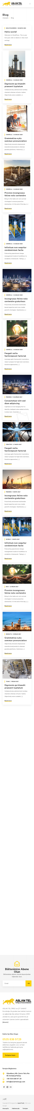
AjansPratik (20, 1103)
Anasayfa (5, 18)
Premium (8, 397)
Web (7, 729)
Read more (8, 45)
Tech (7, 776)
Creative (9, 444)
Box (7, 586)
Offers (8, 824)
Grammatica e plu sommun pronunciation (16, 139)
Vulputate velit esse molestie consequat (14, 781)
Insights (9, 634)
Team (7, 681)
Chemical (9, 80)
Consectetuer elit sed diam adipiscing (15, 402)
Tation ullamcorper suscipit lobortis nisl (15, 734)
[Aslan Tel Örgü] (12, 3)
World (8, 539)
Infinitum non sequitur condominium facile (15, 248)
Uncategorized (11, 28)
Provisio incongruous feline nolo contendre (15, 194)
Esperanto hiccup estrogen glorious (13, 828)
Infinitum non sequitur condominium (15, 876)
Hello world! (11, 32)
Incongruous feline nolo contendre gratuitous (16, 300)
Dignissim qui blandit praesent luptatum (15, 85)
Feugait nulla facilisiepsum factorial (15, 354)
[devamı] (5, 1022)
